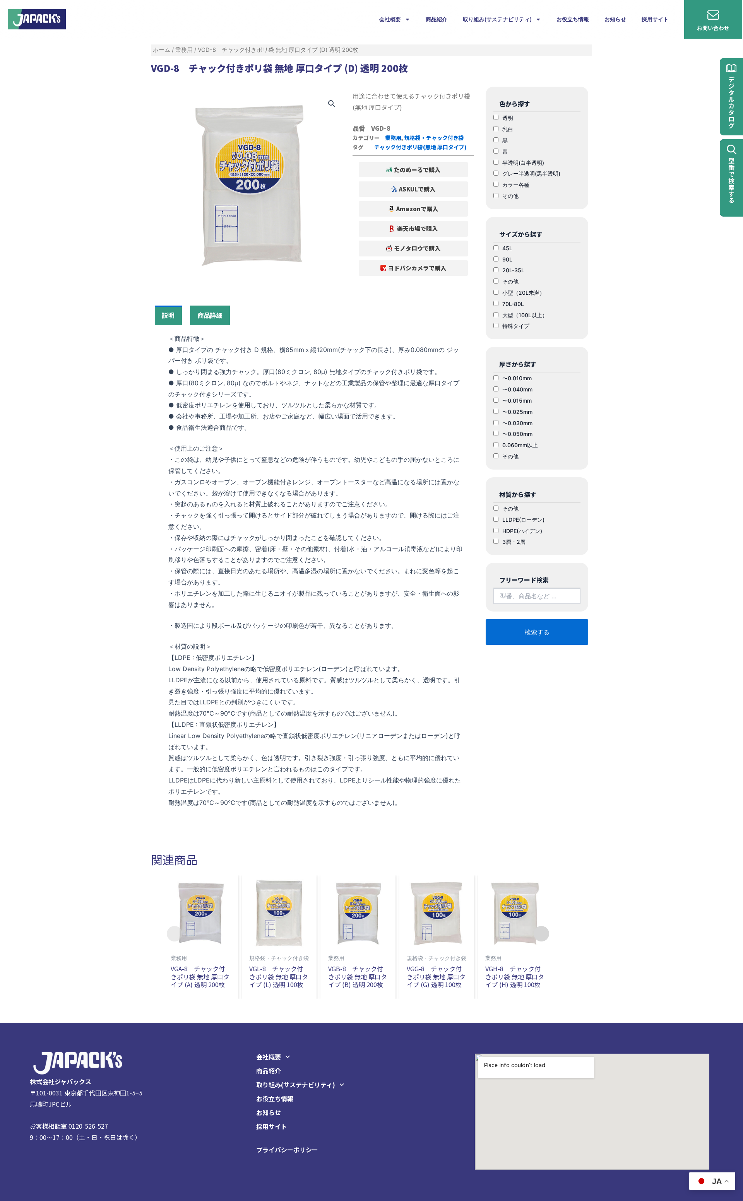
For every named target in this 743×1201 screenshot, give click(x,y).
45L (507, 248)
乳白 (507, 129)
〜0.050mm (517, 434)
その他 (510, 196)
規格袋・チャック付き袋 (434, 138)
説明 (168, 315)
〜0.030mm (517, 423)
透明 (507, 117)
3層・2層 (514, 541)
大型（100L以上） (525, 315)
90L (507, 259)
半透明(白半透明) (523, 162)
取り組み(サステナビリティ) (497, 19)
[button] (413, 248)
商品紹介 (436, 19)
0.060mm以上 (520, 445)
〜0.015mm (517, 400)
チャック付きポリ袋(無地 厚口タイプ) (420, 147)
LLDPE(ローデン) (523, 519)
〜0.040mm (517, 389)
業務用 (184, 49)
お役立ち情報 (572, 19)
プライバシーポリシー (287, 1149)
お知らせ (615, 19)
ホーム (161, 49)
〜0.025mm (517, 411)
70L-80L (513, 304)
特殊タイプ (515, 326)
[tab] (168, 315)
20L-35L (513, 270)
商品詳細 (210, 315)
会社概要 (390, 19)
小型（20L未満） (523, 292)
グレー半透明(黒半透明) (531, 173)
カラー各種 (515, 184)
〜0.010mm (517, 378)
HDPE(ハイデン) (522, 531)
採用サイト (655, 19)
